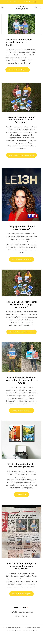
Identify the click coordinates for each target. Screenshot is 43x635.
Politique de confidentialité (13, 630)
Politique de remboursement (31, 627)
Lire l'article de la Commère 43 (22, 332)
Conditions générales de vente (31, 630)
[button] (2, 7)
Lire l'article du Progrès (17, 70)
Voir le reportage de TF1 (21, 259)
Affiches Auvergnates (14, 627)
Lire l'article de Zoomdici (21, 410)
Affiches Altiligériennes (25, 581)
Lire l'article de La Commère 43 (21, 155)
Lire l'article (21, 494)
